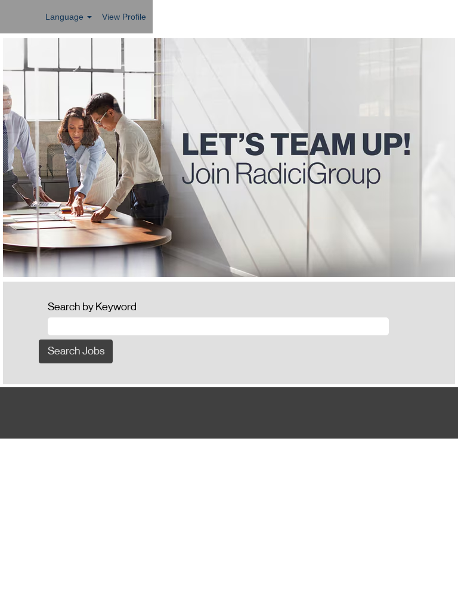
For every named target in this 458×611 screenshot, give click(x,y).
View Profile (124, 16)
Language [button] (65, 16)
